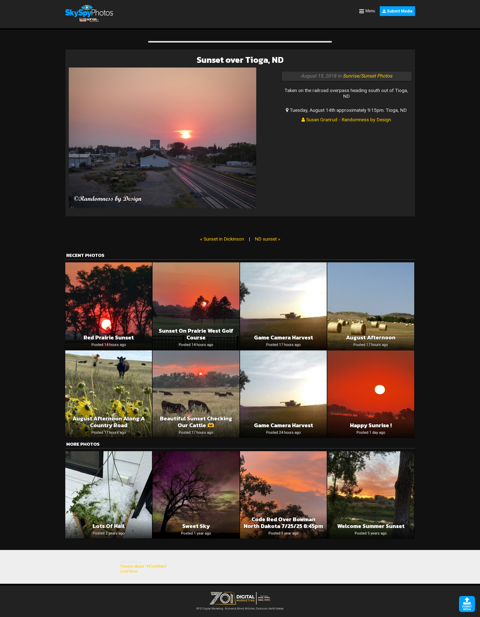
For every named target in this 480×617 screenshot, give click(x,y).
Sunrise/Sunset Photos (367, 76)
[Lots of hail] (108, 495)
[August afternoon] (370, 306)
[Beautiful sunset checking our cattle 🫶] (196, 394)
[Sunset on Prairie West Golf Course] (196, 306)
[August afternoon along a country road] (108, 394)
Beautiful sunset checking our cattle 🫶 (196, 422)
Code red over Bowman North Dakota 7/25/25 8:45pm (283, 522)
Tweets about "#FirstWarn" (143, 566)
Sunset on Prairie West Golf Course (196, 334)
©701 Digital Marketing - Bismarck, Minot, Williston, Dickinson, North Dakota (240, 608)
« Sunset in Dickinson (222, 239)
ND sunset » (267, 239)
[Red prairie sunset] (108, 306)
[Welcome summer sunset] (370, 495)
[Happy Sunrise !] (370, 394)
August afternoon (371, 337)
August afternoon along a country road (108, 422)
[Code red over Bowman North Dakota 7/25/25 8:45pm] (283, 495)
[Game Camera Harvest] (283, 306)
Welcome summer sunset (370, 526)
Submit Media (399, 11)
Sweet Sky (196, 526)
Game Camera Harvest (283, 337)
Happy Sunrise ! (371, 425)
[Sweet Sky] (196, 495)
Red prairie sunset (109, 337)
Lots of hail (108, 526)
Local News (129, 571)
